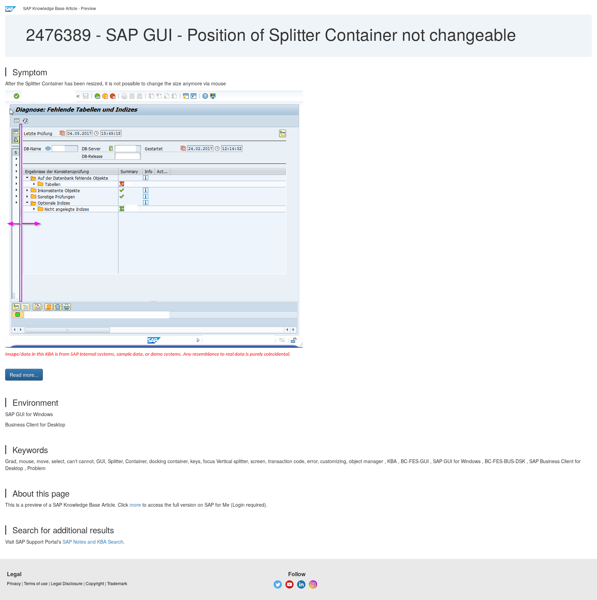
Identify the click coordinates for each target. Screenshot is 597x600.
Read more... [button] (24, 374)
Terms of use (36, 583)
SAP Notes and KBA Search (93, 541)
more (135, 504)
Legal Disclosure (67, 583)
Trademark (117, 583)
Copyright (95, 583)
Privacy (14, 583)
